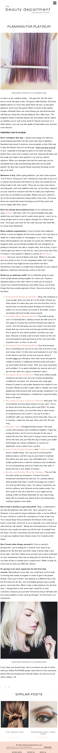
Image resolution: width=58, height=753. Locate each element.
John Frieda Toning (15, 449)
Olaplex (8, 213)
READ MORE (14, 737)
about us (43, 752)
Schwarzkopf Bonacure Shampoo (21, 297)
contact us (31, 752)
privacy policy (17, 752)
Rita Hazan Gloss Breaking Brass (21, 345)
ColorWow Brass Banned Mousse (21, 316)
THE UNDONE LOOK (15, 732)
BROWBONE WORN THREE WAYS (43, 733)
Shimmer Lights (13, 427)
